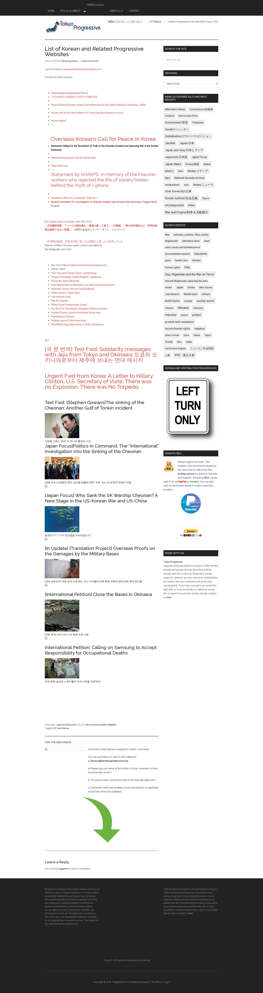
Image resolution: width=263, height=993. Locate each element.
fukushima (200, 253)
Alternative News (175, 109)
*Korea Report (58, 120)
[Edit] (46, 486)
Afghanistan (171, 241)
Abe (167, 234)
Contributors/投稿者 (201, 109)
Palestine (171, 315)
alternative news (191, 241)
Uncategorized (174, 205)
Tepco (208, 335)
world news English (175, 348)
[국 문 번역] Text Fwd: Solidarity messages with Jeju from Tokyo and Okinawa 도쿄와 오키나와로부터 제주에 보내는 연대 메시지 (101, 354)
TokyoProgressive (74, 26)
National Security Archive (189, 177)
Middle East (190, 294)
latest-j (169, 171)
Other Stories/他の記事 (178, 191)
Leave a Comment (90, 61)
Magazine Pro (119, 982)
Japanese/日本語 (176, 157)
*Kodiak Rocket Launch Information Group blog (75, 312)
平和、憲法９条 (184, 355)
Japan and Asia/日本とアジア (70, 725)
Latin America (172, 294)
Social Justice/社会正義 (181, 198)
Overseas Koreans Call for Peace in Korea (103, 139)
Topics (205, 198)
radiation (200, 328)
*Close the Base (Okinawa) (65, 280)
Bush (206, 241)
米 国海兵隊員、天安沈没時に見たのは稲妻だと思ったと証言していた (85, 241)
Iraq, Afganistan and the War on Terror (189, 274)
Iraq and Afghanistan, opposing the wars (186, 280)
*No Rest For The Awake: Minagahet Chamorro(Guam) (79, 308)
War (179, 341)
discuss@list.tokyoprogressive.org (109, 760)
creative (169, 115)
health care (181, 260)
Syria (186, 335)
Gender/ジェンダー (177, 129)
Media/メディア (198, 171)
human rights (172, 267)
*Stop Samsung (59, 165)
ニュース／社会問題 (202, 348)
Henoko (196, 260)
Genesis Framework (140, 982)
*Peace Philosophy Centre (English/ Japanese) (76, 277)
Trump (169, 341)
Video (191, 205)
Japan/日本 (187, 143)
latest (206, 164)
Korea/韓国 (192, 164)
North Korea (63, 728)
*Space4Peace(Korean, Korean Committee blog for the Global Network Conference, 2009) (98, 104)
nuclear (188, 300)
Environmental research (177, 253)
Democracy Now (188, 115)
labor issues (205, 287)
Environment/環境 (176, 122)
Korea (191, 287)
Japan (179, 287)
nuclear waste (205, 300)
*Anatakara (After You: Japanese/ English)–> (74, 197)
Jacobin (170, 143)
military (206, 294)
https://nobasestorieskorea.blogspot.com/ (79, 69)
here (169, 597)
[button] (84, 11)
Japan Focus (199, 157)
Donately (194, 481)
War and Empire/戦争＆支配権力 (101, 725)
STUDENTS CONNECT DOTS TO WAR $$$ (75, 96)
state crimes (172, 335)
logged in (63, 868)
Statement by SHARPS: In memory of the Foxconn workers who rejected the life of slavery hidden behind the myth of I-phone (103, 180)
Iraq (186, 267)
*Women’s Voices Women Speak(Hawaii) (72, 288)
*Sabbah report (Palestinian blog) (68, 320)
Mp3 (167, 177)
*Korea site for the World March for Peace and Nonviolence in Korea (87, 112)
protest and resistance (179, 322)
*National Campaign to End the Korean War (73, 157)
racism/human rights (177, 328)
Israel (168, 287)
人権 (167, 355)
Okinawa (183, 308)
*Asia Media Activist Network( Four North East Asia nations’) (83, 284)
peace (184, 314)
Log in (167, 982)
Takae (196, 335)
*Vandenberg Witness (62, 316)
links (180, 171)
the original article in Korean (60, 221)
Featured (197, 122)
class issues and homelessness (182, 247)
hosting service (186, 473)
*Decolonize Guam (61, 296)
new (186, 184)
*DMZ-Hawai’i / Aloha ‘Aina (65, 292)
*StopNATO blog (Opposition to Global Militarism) (77, 324)
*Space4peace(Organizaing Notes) (69, 93)
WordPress (156, 982)
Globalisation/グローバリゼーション (188, 136)
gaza (168, 260)
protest (196, 314)
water (189, 341)
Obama (169, 307)
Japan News (173, 164)
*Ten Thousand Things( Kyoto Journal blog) (73, 273)
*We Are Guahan (59, 300)
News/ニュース (203, 184)
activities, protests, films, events (191, 234)
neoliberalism (172, 184)
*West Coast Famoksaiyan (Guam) (69, 304)
